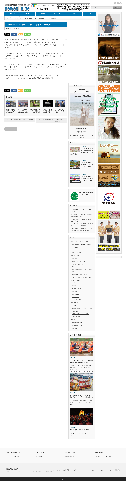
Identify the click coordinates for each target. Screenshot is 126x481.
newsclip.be (12, 468)
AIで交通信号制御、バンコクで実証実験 (59, 111)
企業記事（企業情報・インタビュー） (81, 308)
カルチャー (90, 14)
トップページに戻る (11, 129)
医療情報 (74, 311)
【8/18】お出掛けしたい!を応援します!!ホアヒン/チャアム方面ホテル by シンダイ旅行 (81, 165)
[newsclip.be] (17, 11)
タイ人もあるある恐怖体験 (78, 274)
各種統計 (43, 14)
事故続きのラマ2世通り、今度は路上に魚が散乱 (10, 111)
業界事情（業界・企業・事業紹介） (80, 314)
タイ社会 (18, 28)
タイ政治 (74, 291)
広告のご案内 (39, 456)
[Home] (7, 18)
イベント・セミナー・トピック (59, 14)
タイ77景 (74, 258)
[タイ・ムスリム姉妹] (82, 125)
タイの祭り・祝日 (76, 264)
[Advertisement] (81, 51)
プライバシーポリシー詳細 (12, 456)
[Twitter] (116, 470)
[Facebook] (118, 470)
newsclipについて (69, 456)
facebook (120, 3)
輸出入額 (74, 328)
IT (72, 305)
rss (115, 3)
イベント (74, 247)
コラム (74, 14)
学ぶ (73, 285)
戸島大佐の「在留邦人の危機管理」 (80, 277)
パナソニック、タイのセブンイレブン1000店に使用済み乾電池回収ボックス (50, 120)
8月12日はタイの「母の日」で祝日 (80, 430)
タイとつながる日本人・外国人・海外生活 (82, 269)
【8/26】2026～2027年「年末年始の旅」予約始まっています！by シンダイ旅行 (81, 151)
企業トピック (75, 252)
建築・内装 (75, 316)
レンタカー (74, 282)
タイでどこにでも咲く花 (78, 261)
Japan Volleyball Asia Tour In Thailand (81, 244)
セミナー (74, 249)
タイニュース (12, 14)
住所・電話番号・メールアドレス (103, 456)
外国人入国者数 (75, 322)
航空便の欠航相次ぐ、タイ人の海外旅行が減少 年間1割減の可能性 (23, 112)
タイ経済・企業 (75, 297)
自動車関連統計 (75, 325)
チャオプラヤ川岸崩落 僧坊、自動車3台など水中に (20, 119)
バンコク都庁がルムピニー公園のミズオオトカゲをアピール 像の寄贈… (35, 113)
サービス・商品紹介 (76, 280)
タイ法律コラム (74, 299)
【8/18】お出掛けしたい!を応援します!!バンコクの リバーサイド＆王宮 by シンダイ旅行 (81, 179)
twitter (118, 3)
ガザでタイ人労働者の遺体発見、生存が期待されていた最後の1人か (47, 112)
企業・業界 (28, 14)
